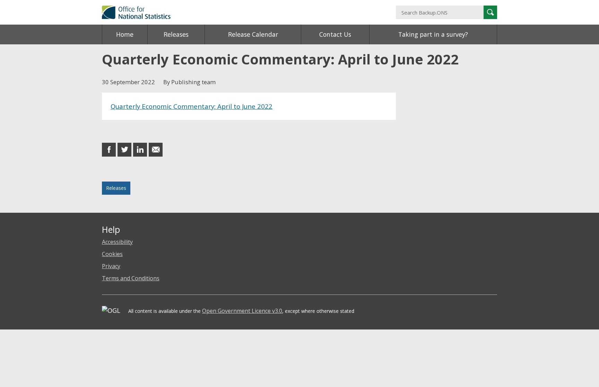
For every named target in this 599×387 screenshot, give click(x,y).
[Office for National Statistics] (232, 12)
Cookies (112, 254)
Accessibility (117, 242)
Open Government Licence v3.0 (242, 311)
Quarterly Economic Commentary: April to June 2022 (191, 106)
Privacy (111, 266)
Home (124, 34)
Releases (176, 34)
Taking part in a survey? (433, 34)
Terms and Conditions (130, 278)
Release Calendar (253, 34)
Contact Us (335, 34)
